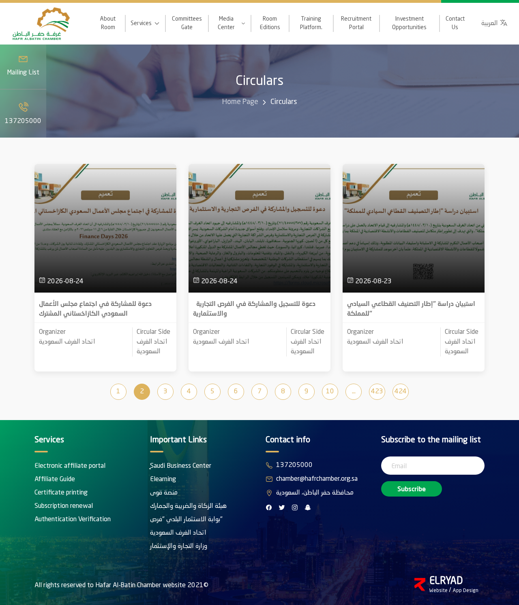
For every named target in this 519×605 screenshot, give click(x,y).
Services (141, 23)
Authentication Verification (72, 519)
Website (439, 590)
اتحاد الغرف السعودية (178, 533)
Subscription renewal (63, 506)
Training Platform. (311, 23)
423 (377, 391)
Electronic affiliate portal (69, 466)
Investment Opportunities (409, 23)
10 (330, 391)
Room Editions (270, 23)
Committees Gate (187, 23)
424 (401, 391)
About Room (108, 23)
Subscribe (411, 488)
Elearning (163, 479)
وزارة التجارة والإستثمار (178, 546)
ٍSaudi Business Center (180, 466)
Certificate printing (61, 493)
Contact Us (455, 23)
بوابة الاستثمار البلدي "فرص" (186, 519)
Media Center (226, 23)
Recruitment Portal (356, 23)
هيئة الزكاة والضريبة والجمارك (188, 506)
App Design (465, 590)
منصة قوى (164, 493)
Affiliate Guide (54, 479)
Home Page (240, 102)
